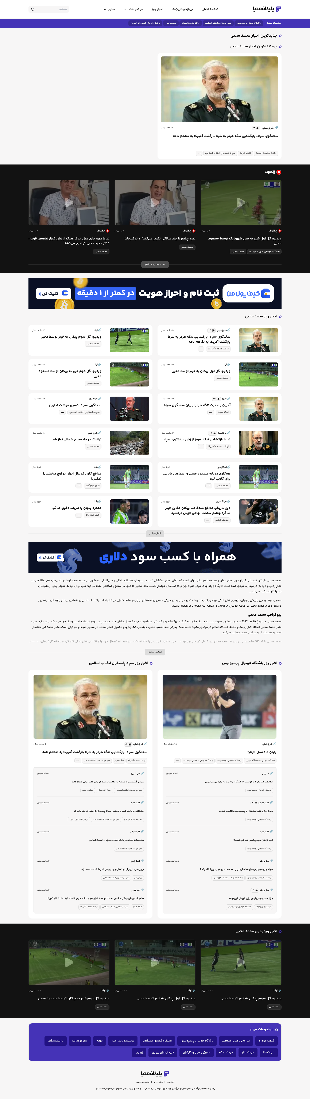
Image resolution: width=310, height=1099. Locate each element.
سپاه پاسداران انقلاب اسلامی (218, 23)
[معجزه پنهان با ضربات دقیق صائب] (129, 511)
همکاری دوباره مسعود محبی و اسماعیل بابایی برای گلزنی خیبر (196, 476)
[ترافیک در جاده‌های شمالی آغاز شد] (129, 443)
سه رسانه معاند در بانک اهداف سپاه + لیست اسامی (116, 840)
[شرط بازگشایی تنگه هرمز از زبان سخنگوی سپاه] (258, 443)
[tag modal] (199, 153)
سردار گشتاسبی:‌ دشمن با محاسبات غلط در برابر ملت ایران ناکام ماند (108, 782)
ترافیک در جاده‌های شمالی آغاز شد (76, 439)
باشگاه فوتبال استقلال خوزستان (198, 760)
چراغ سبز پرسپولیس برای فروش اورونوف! (251, 899)
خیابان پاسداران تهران (79, 819)
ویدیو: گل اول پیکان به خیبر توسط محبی (201, 371)
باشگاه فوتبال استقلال (157, 1041)
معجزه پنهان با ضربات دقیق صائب (76, 508)
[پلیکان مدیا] (267, 9)
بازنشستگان (55, 1041)
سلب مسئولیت (143, 1082)
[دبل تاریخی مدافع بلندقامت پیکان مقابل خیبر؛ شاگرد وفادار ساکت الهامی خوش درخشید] (258, 511)
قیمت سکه (226, 1052)
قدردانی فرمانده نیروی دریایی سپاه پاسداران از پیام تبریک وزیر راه (109, 811)
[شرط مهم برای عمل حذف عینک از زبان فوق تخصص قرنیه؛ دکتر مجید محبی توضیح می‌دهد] (68, 202)
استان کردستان (104, 790)
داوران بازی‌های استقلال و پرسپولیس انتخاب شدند (246, 811)
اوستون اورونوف (263, 907)
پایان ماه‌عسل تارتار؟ (261, 752)
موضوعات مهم (262, 1029)
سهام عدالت (80, 1041)
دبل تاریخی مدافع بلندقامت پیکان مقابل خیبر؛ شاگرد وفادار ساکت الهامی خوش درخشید (197, 511)
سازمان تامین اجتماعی (236, 1041)
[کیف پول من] (155, 293)
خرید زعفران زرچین (163, 1052)
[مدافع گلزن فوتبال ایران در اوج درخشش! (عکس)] (129, 477)
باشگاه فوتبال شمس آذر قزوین (145, 23)
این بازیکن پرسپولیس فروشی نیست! (253, 840)
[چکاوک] (155, 172)
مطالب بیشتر (155, 652)
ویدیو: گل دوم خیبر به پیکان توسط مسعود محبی (70, 374)
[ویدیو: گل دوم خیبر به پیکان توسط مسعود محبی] (129, 374)
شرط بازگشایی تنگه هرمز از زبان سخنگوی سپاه (196, 439)
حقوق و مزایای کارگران (196, 1052)
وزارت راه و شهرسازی (133, 819)
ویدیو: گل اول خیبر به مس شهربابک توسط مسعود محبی (245, 241)
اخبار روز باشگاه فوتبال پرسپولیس (249, 663)
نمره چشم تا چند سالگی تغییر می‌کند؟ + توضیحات (159, 239)
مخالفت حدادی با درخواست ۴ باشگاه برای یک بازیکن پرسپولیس (239, 782)
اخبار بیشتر (155, 534)
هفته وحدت (87, 790)
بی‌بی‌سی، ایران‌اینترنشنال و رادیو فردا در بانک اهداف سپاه (112, 870)
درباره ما (170, 1082)
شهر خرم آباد (93, 486)
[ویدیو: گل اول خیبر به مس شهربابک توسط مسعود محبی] (241, 202)
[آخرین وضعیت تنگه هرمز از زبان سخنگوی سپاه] (258, 409)
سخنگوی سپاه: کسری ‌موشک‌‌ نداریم (75, 405)
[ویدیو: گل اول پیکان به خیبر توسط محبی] (258, 374)
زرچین (139, 1052)
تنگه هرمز (245, 153)
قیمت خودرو (266, 1041)
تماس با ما (158, 1082)
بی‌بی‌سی (138, 878)
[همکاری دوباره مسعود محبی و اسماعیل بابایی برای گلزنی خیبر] (258, 477)
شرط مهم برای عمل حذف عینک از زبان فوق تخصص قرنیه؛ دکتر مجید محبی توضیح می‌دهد (68, 241)
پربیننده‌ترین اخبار (123, 1041)
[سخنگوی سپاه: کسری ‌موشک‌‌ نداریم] (129, 409)
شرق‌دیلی (270, 128)
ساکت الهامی (222, 520)
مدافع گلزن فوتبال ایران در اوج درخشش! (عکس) (72, 476)
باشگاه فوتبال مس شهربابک (264, 252)
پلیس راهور (171, 23)
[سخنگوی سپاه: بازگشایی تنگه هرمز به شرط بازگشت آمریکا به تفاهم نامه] (219, 89)
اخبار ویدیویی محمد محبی (256, 931)
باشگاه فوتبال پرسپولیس (249, 23)
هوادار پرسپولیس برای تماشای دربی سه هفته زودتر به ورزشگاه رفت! (236, 870)
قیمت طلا (268, 1052)
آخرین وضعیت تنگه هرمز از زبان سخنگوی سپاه (197, 405)
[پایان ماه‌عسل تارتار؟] (219, 707)
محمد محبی (238, 252)
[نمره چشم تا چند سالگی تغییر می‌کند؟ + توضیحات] (155, 202)
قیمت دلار (248, 1052)
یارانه (99, 1041)
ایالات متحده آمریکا (190, 23)
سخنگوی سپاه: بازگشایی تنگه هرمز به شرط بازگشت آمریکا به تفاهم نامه (225, 136)
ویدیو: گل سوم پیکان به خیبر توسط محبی (70, 337)
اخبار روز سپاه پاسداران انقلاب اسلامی (118, 663)
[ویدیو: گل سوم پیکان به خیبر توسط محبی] (129, 340)
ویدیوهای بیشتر (155, 264)
